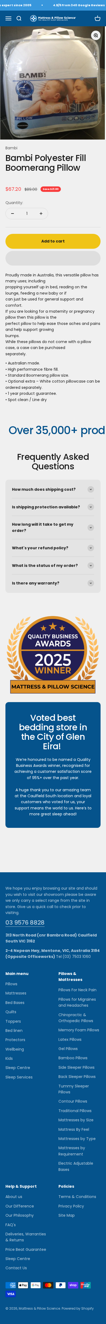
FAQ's (10, 1225)
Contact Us (16, 1268)
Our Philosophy (19, 1215)
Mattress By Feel (73, 1129)
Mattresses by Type (77, 1138)
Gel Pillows (68, 1048)
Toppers (13, 1021)
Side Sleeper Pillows (76, 1067)
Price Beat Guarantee (25, 1249)
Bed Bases (14, 1002)
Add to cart (53, 241)
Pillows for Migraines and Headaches (77, 1002)
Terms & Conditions (77, 1196)
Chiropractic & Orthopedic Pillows (75, 1017)
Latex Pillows (70, 1039)
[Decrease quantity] (12, 213)
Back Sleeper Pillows (77, 1076)
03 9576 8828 (25, 922)
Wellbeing (14, 1049)
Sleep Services (19, 1077)
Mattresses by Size (75, 1120)
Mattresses (15, 993)
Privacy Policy (71, 1206)
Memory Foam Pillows (78, 1030)
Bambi (11, 148)
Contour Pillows (72, 1101)
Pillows (11, 984)
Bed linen (14, 1030)
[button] (53, 258)
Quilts (10, 1012)
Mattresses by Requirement (71, 1151)
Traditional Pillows (75, 1110)
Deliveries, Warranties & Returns (25, 1237)
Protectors (15, 1039)
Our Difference (19, 1206)
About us (13, 1196)
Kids (9, 1058)
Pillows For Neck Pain (77, 990)
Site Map (66, 1215)
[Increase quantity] (41, 213)
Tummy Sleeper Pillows (73, 1089)
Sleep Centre (17, 1067)
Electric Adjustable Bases (75, 1166)
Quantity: (14, 202)
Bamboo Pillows (73, 1058)
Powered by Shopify (78, 1308)
